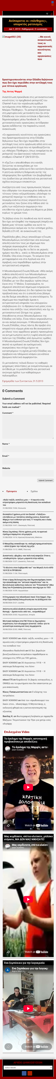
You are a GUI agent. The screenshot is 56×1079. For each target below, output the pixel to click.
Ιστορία (32, 615)
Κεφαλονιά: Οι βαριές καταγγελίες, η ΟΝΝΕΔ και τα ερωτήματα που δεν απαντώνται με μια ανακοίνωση (27, 683)
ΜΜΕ (20, 549)
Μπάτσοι (38, 537)
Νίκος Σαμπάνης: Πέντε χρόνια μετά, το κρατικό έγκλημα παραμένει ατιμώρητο (25, 533)
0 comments (41, 29)
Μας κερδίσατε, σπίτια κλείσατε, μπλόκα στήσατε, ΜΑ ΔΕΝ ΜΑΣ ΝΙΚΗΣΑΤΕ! (28, 838)
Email (5, 456)
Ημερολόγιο (23, 591)
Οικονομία (22, 525)
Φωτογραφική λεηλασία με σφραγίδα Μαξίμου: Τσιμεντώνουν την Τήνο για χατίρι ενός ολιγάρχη (28, 720)
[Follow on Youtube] (52, 5)
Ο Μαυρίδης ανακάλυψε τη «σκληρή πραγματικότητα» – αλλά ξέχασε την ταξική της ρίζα (27, 544)
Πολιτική (31, 525)
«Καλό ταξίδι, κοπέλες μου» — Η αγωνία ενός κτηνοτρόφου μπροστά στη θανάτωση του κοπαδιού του (27, 502)
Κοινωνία (22, 508)
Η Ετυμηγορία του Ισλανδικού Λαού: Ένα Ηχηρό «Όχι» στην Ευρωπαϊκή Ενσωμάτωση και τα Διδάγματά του (27, 598)
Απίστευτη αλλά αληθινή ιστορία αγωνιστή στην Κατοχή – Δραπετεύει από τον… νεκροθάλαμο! (25, 610)
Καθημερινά (27, 29)
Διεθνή (21, 603)
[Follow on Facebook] (52, 2)
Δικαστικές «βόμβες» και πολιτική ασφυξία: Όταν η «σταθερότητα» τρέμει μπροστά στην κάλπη (26, 556)
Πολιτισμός (23, 573)
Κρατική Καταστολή (26, 537)
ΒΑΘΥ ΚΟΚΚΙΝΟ (10, 638)
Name (6, 444)
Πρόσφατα (11, 491)
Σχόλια (34, 491)
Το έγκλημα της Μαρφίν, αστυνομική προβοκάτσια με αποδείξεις (25, 740)
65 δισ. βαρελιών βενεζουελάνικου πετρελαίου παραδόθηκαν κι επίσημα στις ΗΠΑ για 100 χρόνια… (25, 654)
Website (6, 468)
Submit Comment (45, 480)
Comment (7, 413)
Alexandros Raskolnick (14, 650)
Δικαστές (22, 561)
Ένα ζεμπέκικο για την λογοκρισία (24, 962)
